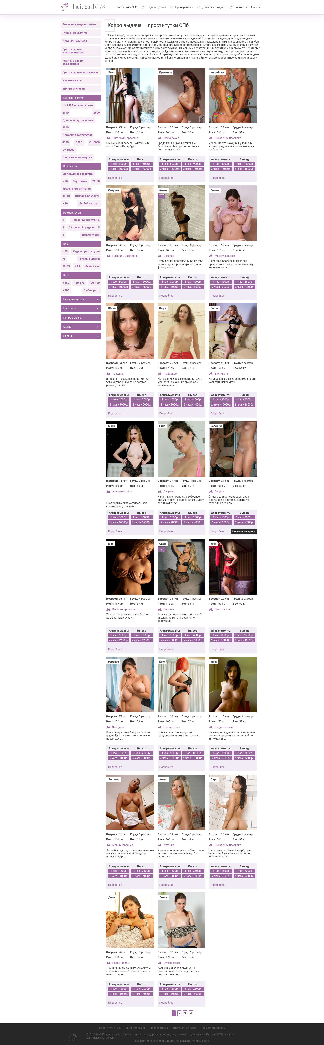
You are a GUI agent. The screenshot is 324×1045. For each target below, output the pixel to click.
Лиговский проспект (125, 138)
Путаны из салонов (74, 32)
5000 (79, 142)
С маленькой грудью (85, 220)
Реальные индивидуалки (79, 24)
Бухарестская (172, 962)
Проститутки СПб (126, 7)
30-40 (66, 196)
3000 (65, 127)
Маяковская (171, 138)
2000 (65, 112)
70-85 (66, 266)
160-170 (79, 282)
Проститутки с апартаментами (72, 51)
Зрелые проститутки (76, 188)
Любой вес (92, 266)
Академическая (122, 491)
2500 (96, 112)
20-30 (96, 181)
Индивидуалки (156, 7)
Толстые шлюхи (89, 258)
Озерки (168, 491)
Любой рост (91, 290)
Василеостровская (124, 609)
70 (63, 258)
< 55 (65, 251)
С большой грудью (81, 227)
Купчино (169, 845)
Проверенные (184, 7)
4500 (65, 142)
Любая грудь (91, 235)
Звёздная (118, 373)
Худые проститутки (86, 251)
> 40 (65, 203)
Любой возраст (89, 203)
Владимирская (224, 727)
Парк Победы (121, 962)
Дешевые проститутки (77, 120)
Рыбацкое (170, 373)
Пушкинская (223, 609)
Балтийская (222, 373)
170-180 (94, 282)
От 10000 (68, 149)
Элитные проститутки (77, 157)
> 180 (65, 290)
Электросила (172, 727)
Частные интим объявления (72, 62)
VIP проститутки (73, 88)
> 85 (77, 266)
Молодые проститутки (77, 173)
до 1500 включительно (77, 105)
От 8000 (94, 142)
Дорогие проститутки (77, 135)
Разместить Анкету (247, 7)
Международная (225, 255)
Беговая (169, 255)
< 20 (65, 181)
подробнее (115, 177)
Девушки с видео (213, 7)
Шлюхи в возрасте (87, 196)
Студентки (80, 181)
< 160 (65, 282)
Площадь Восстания (125, 255)
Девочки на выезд (74, 41)
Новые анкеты (72, 80)
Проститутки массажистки (80, 72)
